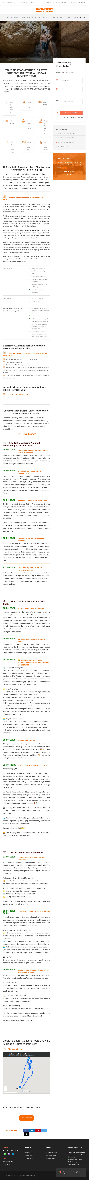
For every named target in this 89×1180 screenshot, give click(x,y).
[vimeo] (62, 2)
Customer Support (51, 1152)
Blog (68, 17)
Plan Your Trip (44, 17)
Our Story (27, 1152)
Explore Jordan (11, 17)
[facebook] (50, 2)
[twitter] (59, 2)
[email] (48, 2)
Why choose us (58, 17)
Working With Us (29, 1155)
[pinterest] (56, 2)
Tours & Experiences (28, 17)
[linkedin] (53, 2)
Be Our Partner (29, 1158)
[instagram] (65, 2)
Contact (76, 17)
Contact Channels (51, 1158)
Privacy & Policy (51, 1155)
